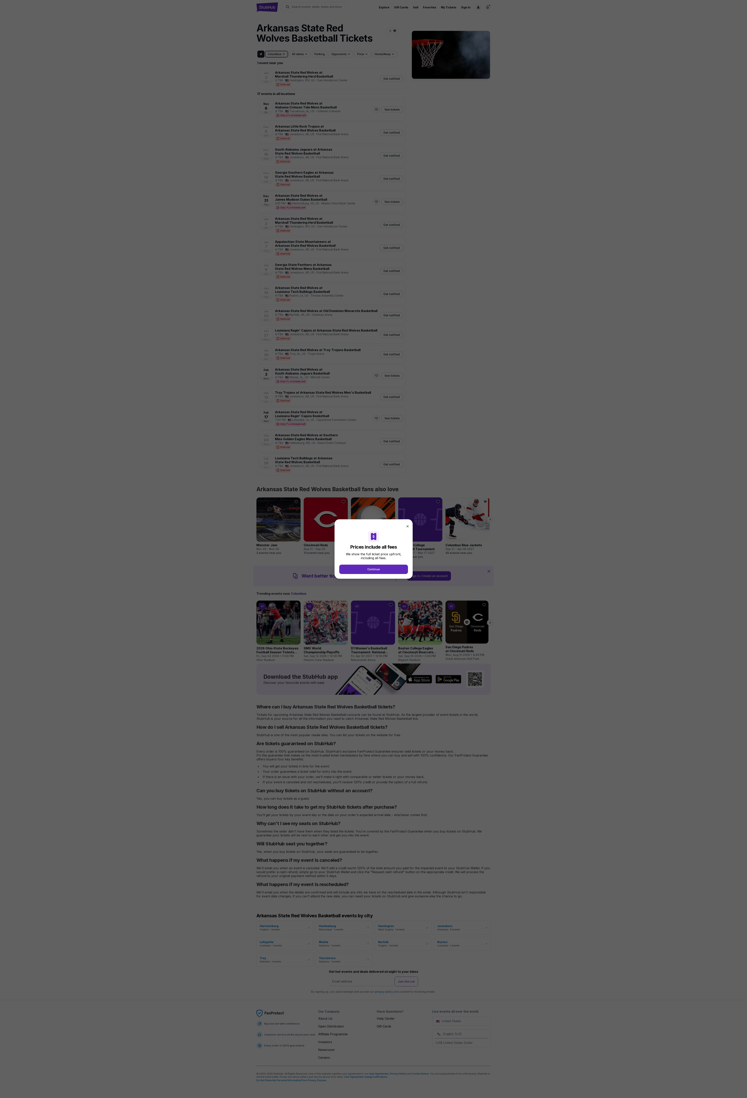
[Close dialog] (407, 526)
